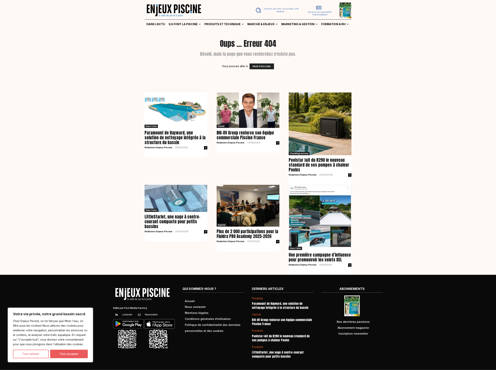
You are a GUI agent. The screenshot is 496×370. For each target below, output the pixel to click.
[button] (276, 10)
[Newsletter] (139, 314)
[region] (50, 335)
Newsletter (151, 314)
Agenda (222, 225)
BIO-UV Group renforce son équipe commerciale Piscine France (245, 135)
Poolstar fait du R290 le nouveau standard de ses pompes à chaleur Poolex (319, 165)
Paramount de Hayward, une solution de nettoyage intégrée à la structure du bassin (175, 138)
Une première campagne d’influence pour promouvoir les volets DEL (320, 257)
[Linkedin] (116, 314)
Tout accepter (68, 353)
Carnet (221, 126)
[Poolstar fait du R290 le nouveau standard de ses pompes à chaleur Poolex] (320, 123)
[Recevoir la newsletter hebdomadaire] (318, 7)
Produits (257, 298)
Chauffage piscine (299, 153)
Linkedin (127, 314)
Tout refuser (30, 353)
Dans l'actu (151, 126)
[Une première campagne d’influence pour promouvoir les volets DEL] (320, 217)
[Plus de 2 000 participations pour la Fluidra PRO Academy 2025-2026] (248, 206)
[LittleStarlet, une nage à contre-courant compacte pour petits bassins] (176, 198)
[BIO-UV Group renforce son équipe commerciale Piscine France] (248, 110)
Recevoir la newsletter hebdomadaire (320, 13)
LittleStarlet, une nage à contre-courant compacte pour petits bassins (172, 222)
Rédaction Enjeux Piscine (158, 147)
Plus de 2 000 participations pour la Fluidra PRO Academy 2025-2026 (247, 233)
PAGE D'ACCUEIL (261, 66)
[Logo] (194, 10)
